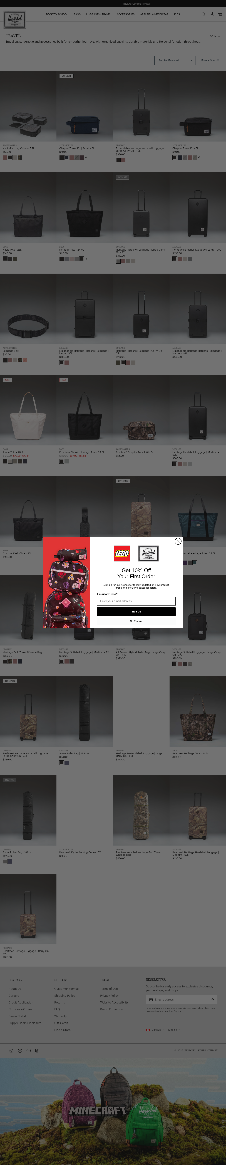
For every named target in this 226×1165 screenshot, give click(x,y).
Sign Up (136, 611)
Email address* (107, 594)
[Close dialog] (178, 541)
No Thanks (136, 621)
